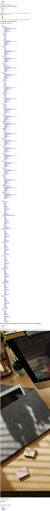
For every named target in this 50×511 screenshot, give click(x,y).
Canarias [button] (3, 63)
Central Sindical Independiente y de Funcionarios (5, 4)
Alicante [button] (5, 130)
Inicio (0, 19)
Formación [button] (5, 54)
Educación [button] (5, 30)
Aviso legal (3, 507)
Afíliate (2, 2)
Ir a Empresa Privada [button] (5, 269)
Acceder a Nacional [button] (5, 26)
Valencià (3, 18)
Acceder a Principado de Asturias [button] (6, 185)
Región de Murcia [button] (6, 214)
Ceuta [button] (5, 221)
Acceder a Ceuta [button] (5, 114)
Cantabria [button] (3, 72)
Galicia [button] (2, 145)
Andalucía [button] (3, 33)
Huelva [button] (5, 37)
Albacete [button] (5, 94)
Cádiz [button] (5, 35)
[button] (3, 8)
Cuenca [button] (5, 95)
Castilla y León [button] (3, 79)
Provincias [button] (4, 34)
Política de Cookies (4, 509)
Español (3, 9)
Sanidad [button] (5, 32)
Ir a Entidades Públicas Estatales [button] (6, 282)
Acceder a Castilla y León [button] (6, 80)
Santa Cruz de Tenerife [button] (6, 65)
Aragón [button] (5, 217)
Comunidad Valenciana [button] (4, 128)
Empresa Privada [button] (6, 43)
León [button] (4, 82)
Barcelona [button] (5, 105)
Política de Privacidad (4, 508)
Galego (2, 11)
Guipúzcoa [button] (5, 177)
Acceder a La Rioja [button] (5, 153)
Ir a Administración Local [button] (5, 242)
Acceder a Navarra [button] (5, 168)
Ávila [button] (5, 81)
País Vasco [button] (5, 226)
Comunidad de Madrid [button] (4, 121)
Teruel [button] (5, 48)
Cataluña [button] (3, 103)
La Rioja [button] (5, 211)
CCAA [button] (4, 202)
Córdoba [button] (5, 36)
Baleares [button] (5, 204)
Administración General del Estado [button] (8, 51)
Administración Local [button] (6, 29)
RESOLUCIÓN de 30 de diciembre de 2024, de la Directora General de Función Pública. (20, 19)
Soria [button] (4, 84)
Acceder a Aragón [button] (5, 46)
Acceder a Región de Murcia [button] (6, 192)
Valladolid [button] (5, 85)
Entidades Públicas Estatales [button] (7, 31)
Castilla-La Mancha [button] (4, 92)
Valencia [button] (5, 131)
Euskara (3, 10)
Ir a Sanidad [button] (4, 309)
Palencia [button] (5, 83)
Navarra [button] (2, 167)
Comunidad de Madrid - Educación (6, 19)
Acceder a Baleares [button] (5, 56)
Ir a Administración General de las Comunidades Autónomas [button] (9, 215)
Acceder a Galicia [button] (5, 146)
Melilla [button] (2, 160)
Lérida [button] (5, 106)
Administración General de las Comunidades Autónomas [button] (10, 28)
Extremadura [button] (3, 138)
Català (2, 16)
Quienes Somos (3, 1)
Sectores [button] (4, 66)
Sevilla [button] (5, 39)
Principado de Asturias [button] (4, 184)
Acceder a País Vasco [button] (5, 175)
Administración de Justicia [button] (7, 40)
